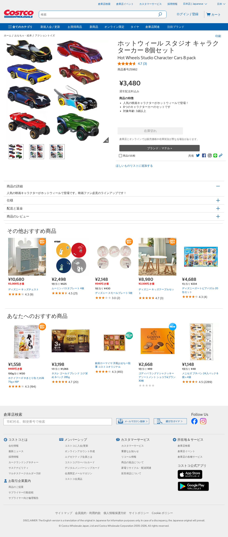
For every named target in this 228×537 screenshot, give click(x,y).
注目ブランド (175, 27)
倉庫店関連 (152, 27)
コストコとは (18, 440)
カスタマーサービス (135, 440)
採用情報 (14, 456)
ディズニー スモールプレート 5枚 (114, 293)
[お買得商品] (82, 27)
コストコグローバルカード (80, 462)
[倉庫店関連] (160, 27)
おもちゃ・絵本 (23, 35)
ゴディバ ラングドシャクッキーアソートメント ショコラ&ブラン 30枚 (157, 377)
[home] (19, 13)
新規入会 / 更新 (50, 27)
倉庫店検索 (13, 414)
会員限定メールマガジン (78, 473)
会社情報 (14, 445)
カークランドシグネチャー (23, 462)
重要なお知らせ (130, 451)
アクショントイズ (45, 35)
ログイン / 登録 (187, 14)
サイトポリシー (139, 513)
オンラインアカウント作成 (80, 451)
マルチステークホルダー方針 (25, 473)
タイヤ (135, 27)
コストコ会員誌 (73, 478)
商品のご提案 (16, 487)
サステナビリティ (18, 467)
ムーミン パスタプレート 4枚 (68, 288)
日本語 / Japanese (193, 3)
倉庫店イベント (186, 451)
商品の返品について (132, 462)
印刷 (218, 36)
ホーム (7, 35)
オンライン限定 (114, 27)
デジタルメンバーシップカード (82, 467)
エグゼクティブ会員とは (78, 456)
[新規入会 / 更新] (60, 27)
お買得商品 (75, 27)
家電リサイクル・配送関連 (136, 467)
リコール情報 (128, 456)
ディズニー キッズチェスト (23, 289)
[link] (198, 155)
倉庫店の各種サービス (190, 456)
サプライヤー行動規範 (21, 492)
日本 (219, 4)
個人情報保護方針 (114, 513)
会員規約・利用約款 (88, 513)
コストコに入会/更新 (76, 445)
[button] (162, 14)
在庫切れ (150, 131)
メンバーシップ (75, 440)
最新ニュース (16, 451)
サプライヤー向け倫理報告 (23, 498)
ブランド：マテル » (159, 148)
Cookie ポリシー (162, 513)
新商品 (94, 27)
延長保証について (131, 473)
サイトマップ (63, 513)
